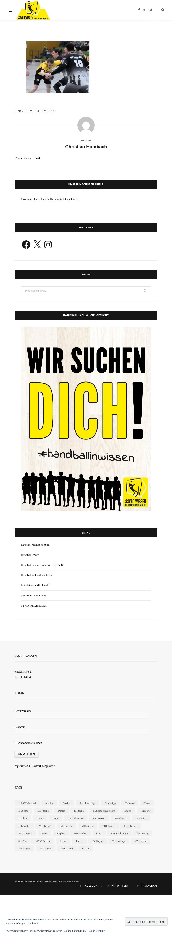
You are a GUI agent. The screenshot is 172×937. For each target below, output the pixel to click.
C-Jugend (130, 803)
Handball (22, 818)
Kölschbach (120, 818)
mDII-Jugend (25, 833)
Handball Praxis (30, 555)
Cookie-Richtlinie (96, 930)
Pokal (99, 833)
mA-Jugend (45, 825)
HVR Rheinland (76, 818)
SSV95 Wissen (42, 841)
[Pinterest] (151, 21)
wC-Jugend (45, 848)
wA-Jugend (140, 841)
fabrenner (71, 882)
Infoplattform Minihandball (36, 585)
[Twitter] (145, 21)
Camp (147, 803)
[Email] (157, 21)
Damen (61, 810)
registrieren (21, 766)
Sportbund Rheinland (33, 595)
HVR (55, 818)
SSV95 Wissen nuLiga (34, 605)
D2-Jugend (43, 810)
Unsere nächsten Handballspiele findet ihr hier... (49, 199)
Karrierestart (99, 818)
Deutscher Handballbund (35, 544)
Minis (44, 833)
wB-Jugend (24, 848)
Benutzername (23, 711)
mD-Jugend (109, 825)
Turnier (79, 841)
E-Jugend (79, 810)
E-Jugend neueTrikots (104, 810)
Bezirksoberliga (87, 803)
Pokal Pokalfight (119, 833)
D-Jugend (23, 810)
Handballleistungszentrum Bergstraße (42, 565)
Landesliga (141, 818)
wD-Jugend (67, 848)
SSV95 (22, 841)
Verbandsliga (118, 841)
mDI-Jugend (130, 825)
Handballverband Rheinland (37, 575)
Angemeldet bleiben (29, 743)
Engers (127, 810)
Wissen (85, 848)
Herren (40, 818)
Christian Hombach (28, 22)
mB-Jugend (66, 825)
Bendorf (67, 803)
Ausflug (49, 803)
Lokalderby (24, 825)
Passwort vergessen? (43, 766)
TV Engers (97, 841)
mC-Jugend (88, 825)
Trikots (63, 841)
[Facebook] (139, 21)
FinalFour (145, 810)
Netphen (61, 833)
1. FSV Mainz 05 (27, 803)
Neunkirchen (80, 833)
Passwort (20, 727)
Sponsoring (143, 833)
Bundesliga (110, 803)
